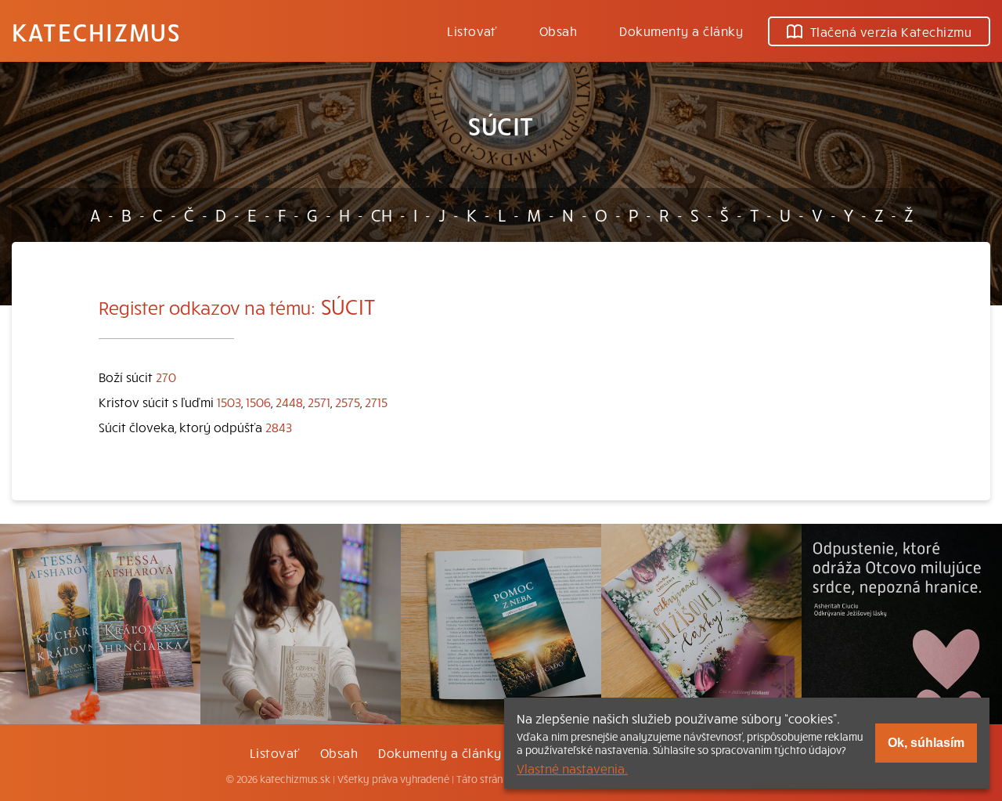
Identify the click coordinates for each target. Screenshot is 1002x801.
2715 (376, 402)
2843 (278, 427)
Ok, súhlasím (926, 742)
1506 (258, 402)
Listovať (472, 30)
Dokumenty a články (681, 30)
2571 (319, 402)
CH (381, 215)
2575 (347, 402)
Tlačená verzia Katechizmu (890, 31)
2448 (289, 402)
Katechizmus (96, 31)
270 (166, 376)
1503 (229, 402)
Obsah (558, 30)
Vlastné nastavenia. (572, 768)
